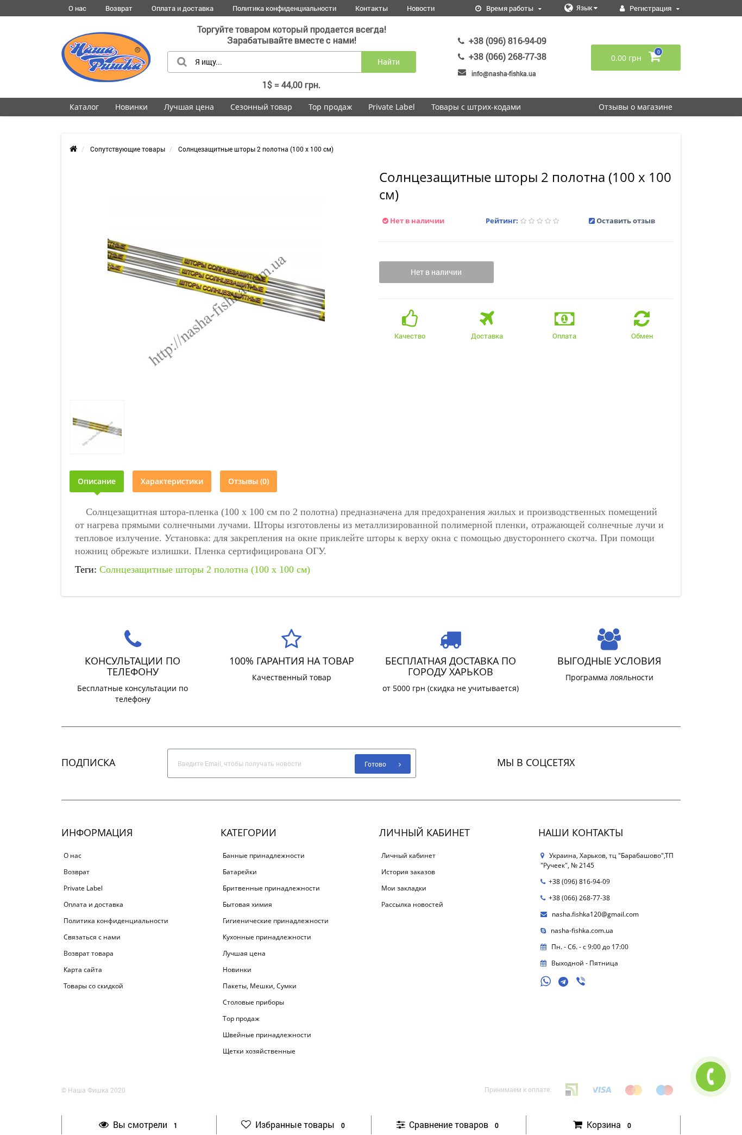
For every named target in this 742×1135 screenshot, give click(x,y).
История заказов (408, 871)
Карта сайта (83, 969)
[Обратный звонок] (710, 1076)
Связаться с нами (92, 937)
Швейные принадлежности (267, 1034)
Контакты (371, 8)
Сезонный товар (261, 107)
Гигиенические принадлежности (276, 920)
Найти (389, 62)
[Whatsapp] (545, 980)
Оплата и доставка (182, 8)
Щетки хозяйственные (259, 1051)
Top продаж (330, 107)
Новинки (131, 107)
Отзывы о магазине (635, 107)
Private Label (391, 107)
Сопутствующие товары (127, 149)
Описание (97, 481)
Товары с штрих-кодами (476, 107)
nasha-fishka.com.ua (581, 930)
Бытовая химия (247, 904)
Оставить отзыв (625, 220)
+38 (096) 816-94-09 (507, 40)
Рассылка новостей (412, 904)
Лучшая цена (189, 107)
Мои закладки (403, 888)
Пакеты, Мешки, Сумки (260, 985)
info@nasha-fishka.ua (503, 73)
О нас (77, 8)
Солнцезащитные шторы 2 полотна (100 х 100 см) (204, 569)
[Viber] (581, 982)
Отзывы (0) (248, 481)
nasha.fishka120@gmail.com (594, 914)
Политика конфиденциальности (284, 8)
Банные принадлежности (264, 855)
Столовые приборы (253, 1002)
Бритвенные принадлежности (271, 888)
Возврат (119, 8)
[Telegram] (563, 982)
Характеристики (172, 481)
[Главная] (73, 149)
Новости (421, 8)
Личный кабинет (408, 855)
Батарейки (240, 871)
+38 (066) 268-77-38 (507, 56)
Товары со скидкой (93, 985)
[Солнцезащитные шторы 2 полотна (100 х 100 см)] (216, 280)
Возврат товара (89, 953)
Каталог (84, 107)
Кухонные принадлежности (267, 937)
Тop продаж (241, 1018)
